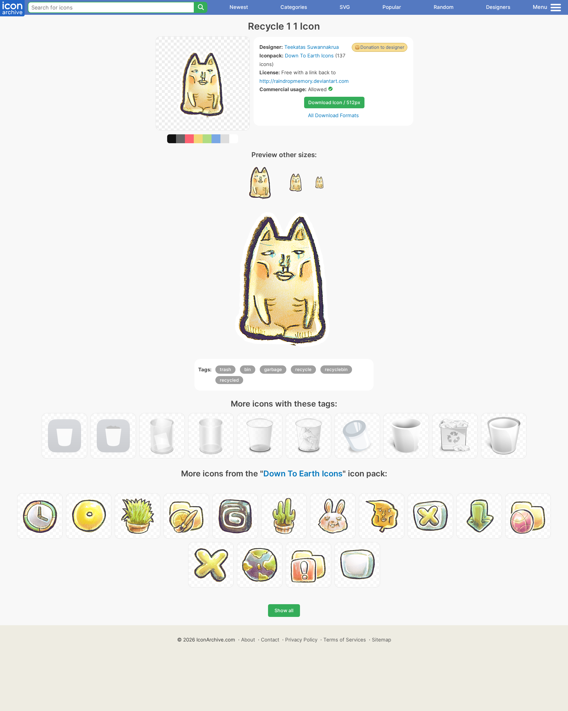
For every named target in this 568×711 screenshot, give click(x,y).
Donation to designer (382, 47)
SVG (345, 7)
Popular (392, 7)
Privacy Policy (301, 640)
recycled (229, 380)
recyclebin (336, 369)
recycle (303, 369)
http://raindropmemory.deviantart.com (304, 81)
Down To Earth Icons (309, 56)
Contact (270, 640)
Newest (239, 7)
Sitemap (381, 640)
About (248, 640)
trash (225, 369)
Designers (498, 7)
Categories (293, 7)
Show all (284, 610)
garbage (273, 369)
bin (247, 369)
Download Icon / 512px (334, 102)
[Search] (200, 7)
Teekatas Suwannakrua (311, 47)
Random (444, 7)
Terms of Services (344, 640)
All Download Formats (333, 115)
